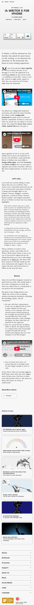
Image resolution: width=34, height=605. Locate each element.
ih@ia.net (15, 260)
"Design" (7, 395)
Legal (4, 588)
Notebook (6, 558)
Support (5, 568)
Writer (12, 1)
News (6, 1)
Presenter (6, 563)
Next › (26, 19)
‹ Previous (8, 19)
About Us (5, 573)
